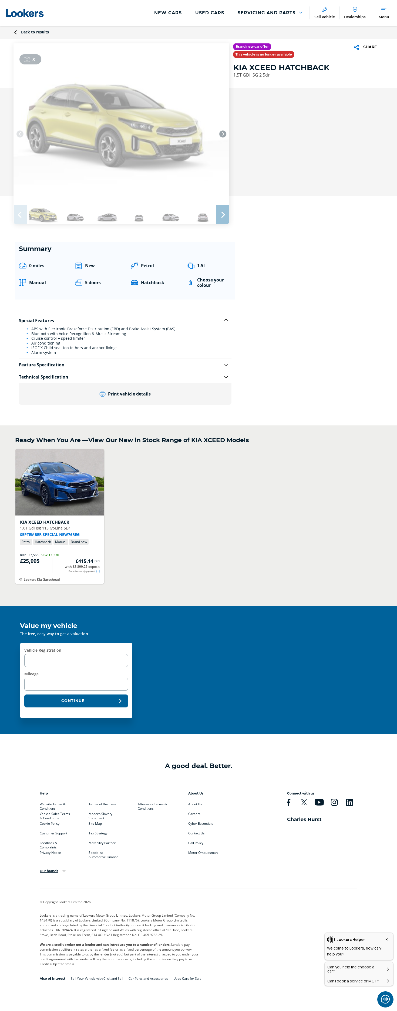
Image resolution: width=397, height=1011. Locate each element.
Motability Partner (102, 843)
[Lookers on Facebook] (288, 802)
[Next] (223, 134)
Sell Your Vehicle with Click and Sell (97, 978)
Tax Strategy (98, 833)
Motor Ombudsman (203, 853)
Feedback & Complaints (48, 844)
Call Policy (195, 843)
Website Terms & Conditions (53, 805)
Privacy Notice (50, 853)
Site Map (95, 823)
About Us (195, 804)
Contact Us (196, 833)
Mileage (31, 673)
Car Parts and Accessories (148, 978)
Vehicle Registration (42, 650)
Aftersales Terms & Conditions (152, 805)
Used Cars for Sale (187, 978)
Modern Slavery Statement (100, 815)
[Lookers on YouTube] (319, 802)
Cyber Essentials (200, 823)
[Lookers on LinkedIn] (349, 802)
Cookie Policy (49, 823)
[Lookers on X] (303, 802)
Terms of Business (102, 804)
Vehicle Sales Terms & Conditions (55, 815)
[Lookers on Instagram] (334, 802)
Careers (194, 814)
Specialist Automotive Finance (103, 854)
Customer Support (53, 833)
